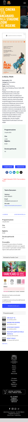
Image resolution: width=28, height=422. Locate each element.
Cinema (14, 368)
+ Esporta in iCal (20, 166)
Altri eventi (14, 373)
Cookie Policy (17, 415)
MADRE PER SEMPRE (13, 322)
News (14, 382)
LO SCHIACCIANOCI (13, 327)
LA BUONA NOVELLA (19, 214)
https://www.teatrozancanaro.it (13, 205)
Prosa (14, 369)
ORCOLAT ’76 (11, 318)
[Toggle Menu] (25, 3)
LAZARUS (5, 214)
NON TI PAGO (11, 338)
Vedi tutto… (5, 343)
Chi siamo (14, 378)
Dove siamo (14, 380)
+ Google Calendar (8, 166)
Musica (14, 366)
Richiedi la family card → (14, 306)
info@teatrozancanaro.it (14, 413)
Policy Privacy (10, 415)
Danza (14, 371)
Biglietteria (14, 384)
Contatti (14, 386)
